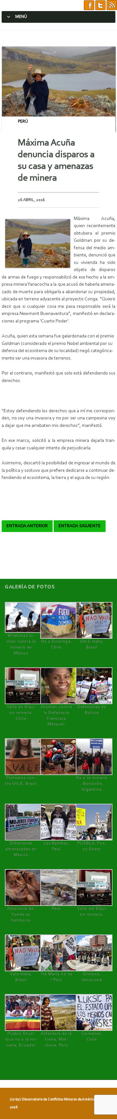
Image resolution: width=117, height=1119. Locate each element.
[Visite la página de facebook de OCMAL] (89, 5)
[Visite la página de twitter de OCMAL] (100, 5)
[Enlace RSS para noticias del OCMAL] (112, 5)
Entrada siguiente (79, 526)
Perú (23, 121)
